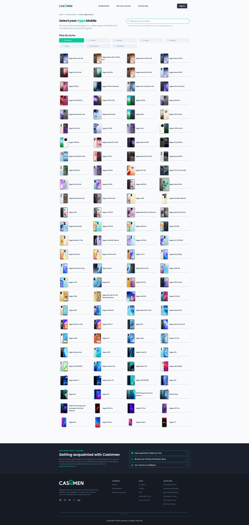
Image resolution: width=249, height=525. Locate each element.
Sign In (182, 6)
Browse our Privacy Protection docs (150, 459)
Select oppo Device (86, 15)
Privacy (141, 488)
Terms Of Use (144, 500)
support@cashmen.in (165, 26)
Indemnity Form (145, 496)
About (114, 485)
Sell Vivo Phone (169, 504)
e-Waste (142, 485)
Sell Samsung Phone (171, 488)
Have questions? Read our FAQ (148, 453)
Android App (143, 6)
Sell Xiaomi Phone (170, 496)
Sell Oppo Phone (169, 500)
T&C (140, 492)
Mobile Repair (104, 6)
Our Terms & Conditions (145, 465)
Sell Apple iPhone (170, 485)
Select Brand (71, 15)
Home (61, 15)
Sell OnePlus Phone (170, 492)
